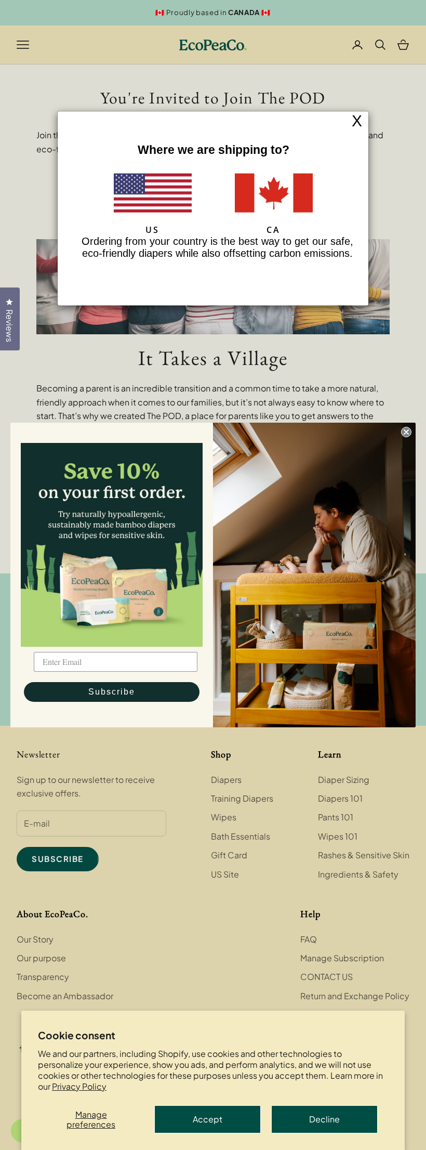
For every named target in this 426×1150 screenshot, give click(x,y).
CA (274, 229)
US (152, 229)
